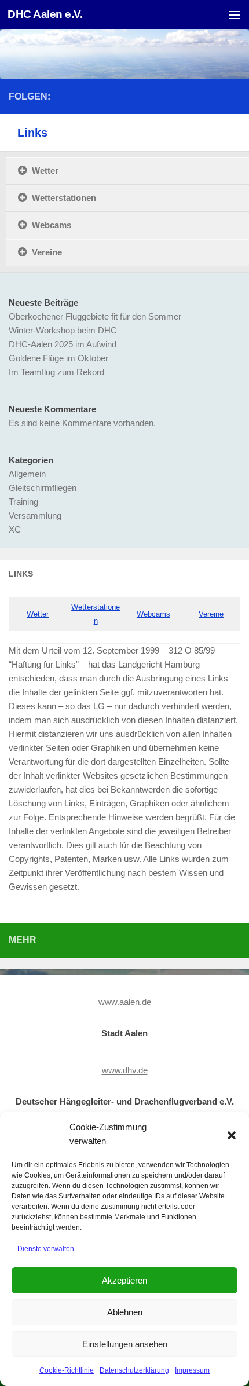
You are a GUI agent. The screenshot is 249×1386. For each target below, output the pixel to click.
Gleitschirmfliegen (42, 488)
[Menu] (234, 14)
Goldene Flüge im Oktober (58, 358)
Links (32, 132)
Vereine (211, 614)
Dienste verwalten (45, 1249)
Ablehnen (124, 1312)
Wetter (38, 614)
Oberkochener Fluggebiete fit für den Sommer (95, 316)
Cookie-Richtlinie (66, 1370)
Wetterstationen (64, 198)
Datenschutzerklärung (134, 1370)
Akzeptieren (124, 1280)
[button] (231, 1134)
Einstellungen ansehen (124, 1344)
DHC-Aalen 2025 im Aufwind (62, 344)
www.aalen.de (124, 1002)
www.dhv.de (125, 1070)
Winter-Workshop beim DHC (63, 330)
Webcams (153, 614)
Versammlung (35, 515)
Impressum (192, 1370)
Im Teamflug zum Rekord (56, 372)
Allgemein (27, 474)
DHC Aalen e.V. (45, 14)
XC (15, 529)
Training (23, 502)
